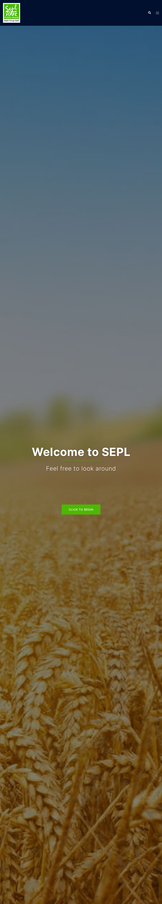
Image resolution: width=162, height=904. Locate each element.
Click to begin (81, 509)
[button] (149, 12)
